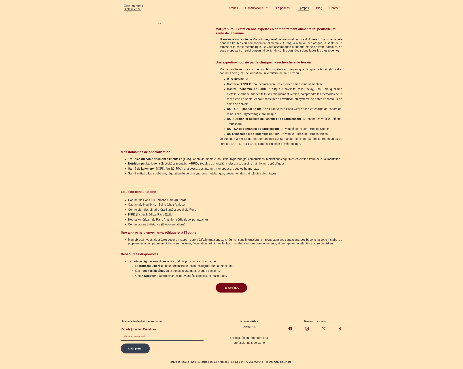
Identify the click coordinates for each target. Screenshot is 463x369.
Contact (334, 8)
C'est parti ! (135, 348)
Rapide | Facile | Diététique (138, 329)
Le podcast (283, 8)
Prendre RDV (231, 287)
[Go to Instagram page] (307, 328)
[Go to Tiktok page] (340, 328)
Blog (319, 8)
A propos (303, 8)
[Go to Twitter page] (324, 328)
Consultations (254, 8)
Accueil (233, 8)
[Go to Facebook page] (290, 328)
